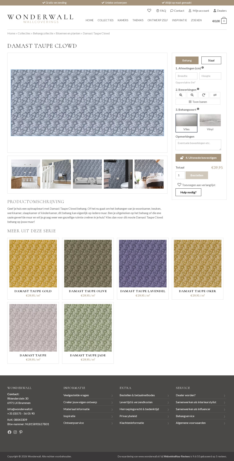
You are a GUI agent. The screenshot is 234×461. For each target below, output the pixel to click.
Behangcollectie (43, 33)
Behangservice (185, 416)
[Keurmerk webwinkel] (43, 432)
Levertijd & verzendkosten (136, 402)
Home (90, 20)
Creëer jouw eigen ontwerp (80, 402)
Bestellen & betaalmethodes (137, 395)
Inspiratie (179, 20)
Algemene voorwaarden (191, 422)
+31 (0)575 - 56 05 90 (21, 413)
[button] (196, 185)
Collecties (106, 20)
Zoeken (196, 20)
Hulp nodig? (188, 192)
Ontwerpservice (73, 422)
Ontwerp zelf (158, 20)
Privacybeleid (128, 416)
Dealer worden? (186, 395)
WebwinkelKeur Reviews (177, 456)
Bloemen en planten (68, 33)
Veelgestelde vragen (76, 395)
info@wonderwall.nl (19, 409)
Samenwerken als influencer (193, 409)
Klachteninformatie (132, 422)
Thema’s (138, 20)
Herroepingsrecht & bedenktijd (139, 409)
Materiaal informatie (76, 409)
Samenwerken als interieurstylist (196, 402)
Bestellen (196, 175)
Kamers (123, 20)
